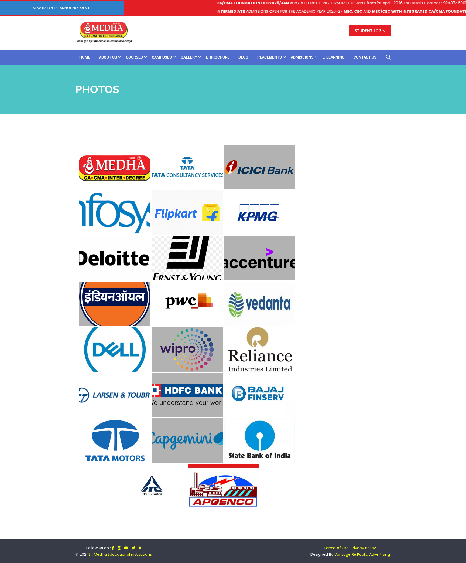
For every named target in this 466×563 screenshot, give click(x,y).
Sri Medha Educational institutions (120, 554)
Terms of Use (336, 548)
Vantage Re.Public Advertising (362, 554)
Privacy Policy (364, 548)
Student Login (370, 30)
